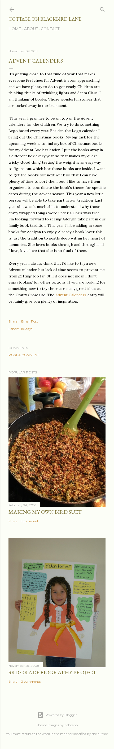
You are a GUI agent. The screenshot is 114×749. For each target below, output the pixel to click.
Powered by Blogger (61, 715)
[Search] (102, 8)
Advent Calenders (70, 295)
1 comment (29, 521)
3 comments (31, 681)
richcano (71, 725)
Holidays (26, 329)
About (31, 29)
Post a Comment (23, 355)
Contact (50, 29)
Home (14, 29)
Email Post (29, 321)
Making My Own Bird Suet (45, 511)
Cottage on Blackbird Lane (44, 19)
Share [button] (12, 321)
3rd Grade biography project (52, 672)
